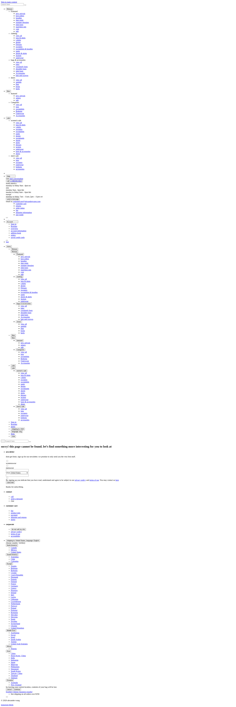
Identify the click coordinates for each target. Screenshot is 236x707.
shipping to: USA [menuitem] (18, 429)
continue (17, 689)
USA (8, 473)
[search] (8, 219)
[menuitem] (21, 204)
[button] (14, 251)
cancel (9, 689)
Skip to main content (9, 2)
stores (13, 520)
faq (12, 511)
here (117, 480)
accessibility (15, 536)
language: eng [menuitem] (17, 432)
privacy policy (80, 480)
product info (15, 513)
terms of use (94, 480)
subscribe (10, 482)
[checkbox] (120, 461)
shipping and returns (19, 517)
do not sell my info (18, 529)
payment (14, 515)
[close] (7, 217)
